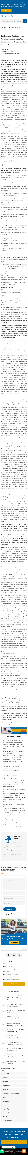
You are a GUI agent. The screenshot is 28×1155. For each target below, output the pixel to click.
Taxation (5, 1097)
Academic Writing (7, 1120)
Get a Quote (6, 10)
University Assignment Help (11, 979)
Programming (6, 1113)
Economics (5, 1081)
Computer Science (7, 1105)
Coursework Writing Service (11, 969)
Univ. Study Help (15, 1151)
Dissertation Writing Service (11, 974)
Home (5, 27)
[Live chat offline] (24, 1151)
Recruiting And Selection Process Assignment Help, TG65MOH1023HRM (13, 869)
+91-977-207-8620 (9, 29)
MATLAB (5, 1116)
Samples (21, 1151)
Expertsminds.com (12, 1150)
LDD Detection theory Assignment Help (13, 740)
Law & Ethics (6, 1101)
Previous (3, 51)
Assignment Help (8, 966)
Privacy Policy (14, 1152)
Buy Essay (6, 971)
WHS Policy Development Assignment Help (14, 779)
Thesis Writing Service (10, 977)
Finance (5, 1077)
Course (8, 49)
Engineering (6, 1109)
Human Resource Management (11, 1093)
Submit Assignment (16, 27)
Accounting (6, 1073)
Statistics (5, 1089)
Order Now (14, 983)
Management (6, 1085)
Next (12, 51)
